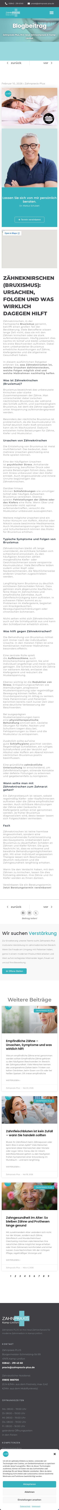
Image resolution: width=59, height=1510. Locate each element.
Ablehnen (30, 1492)
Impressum (36, 1506)
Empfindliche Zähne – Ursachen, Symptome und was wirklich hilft (29, 1045)
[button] (54, 1454)
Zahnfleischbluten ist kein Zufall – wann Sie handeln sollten (29, 1133)
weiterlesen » (13, 1080)
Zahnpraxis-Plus (35, 83)
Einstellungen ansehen (29, 1499)
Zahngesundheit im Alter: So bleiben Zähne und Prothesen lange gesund (28, 1221)
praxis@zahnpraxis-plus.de (18, 1367)
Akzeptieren (29, 1484)
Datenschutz (25, 1506)
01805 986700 (10, 1380)
